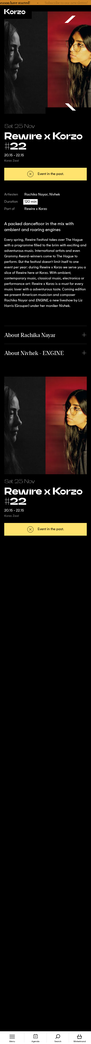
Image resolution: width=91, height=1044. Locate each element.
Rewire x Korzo (35, 209)
